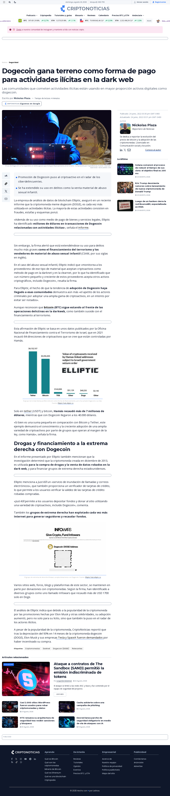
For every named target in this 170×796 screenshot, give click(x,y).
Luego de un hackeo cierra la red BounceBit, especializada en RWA (150, 204)
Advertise (138, 766)
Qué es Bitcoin (51, 759)
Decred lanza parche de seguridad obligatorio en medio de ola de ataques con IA (94, 721)
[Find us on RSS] (12, 762)
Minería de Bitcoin (53, 769)
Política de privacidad (112, 766)
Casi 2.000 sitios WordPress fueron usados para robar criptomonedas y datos (35, 705)
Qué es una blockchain (55, 776)
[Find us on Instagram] (21, 759)
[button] (6, 187)
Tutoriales (78, 762)
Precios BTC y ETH (120, 15)
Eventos (77, 769)
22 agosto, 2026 (80, 681)
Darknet (46, 648)
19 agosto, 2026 (84, 727)
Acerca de (107, 759)
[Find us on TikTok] (17, 762)
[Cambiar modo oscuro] (15, 2)
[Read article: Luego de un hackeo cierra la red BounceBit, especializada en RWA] (125, 205)
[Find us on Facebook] (11, 759)
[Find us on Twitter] (16, 759)
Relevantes (77, 648)
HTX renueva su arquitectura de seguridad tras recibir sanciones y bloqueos (37, 721)
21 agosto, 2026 (27, 712)
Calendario (104, 15)
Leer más (61, 693)
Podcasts (31, 15)
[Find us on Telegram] (30, 759)
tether (28, 411)
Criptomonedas (32, 648)
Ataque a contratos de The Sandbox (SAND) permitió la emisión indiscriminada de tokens (79, 670)
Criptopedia (45, 15)
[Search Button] (9, 2)
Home (4, 62)
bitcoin (49, 307)
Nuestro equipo (109, 762)
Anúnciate (137, 15)
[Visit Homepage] (85, 8)
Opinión (77, 766)
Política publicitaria (111, 769)
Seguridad (13, 62)
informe (83, 227)
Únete (19, 29)
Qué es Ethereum (53, 772)
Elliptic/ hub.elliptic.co (65, 403)
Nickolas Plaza (22, 98)
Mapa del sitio (108, 773)
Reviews (91, 15)
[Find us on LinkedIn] (35, 759)
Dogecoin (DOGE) (61, 648)
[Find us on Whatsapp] (21, 762)
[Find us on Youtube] (25, 759)
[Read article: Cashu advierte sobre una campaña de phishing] (67, 707)
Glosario (79, 15)
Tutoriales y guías (63, 15)
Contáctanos (140, 759)
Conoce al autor (153, 149)
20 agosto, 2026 (27, 727)
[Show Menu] (4, 2)
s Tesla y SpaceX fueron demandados (79, 637)
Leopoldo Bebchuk (64, 681)
